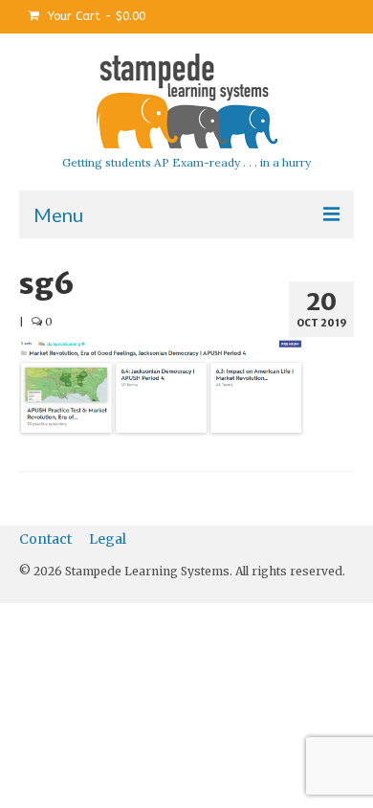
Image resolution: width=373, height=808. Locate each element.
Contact (45, 539)
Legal (107, 539)
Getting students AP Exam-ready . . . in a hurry (186, 162)
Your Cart (94, 16)
